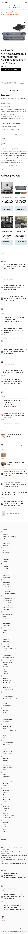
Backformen (6, 541)
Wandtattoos (6, 808)
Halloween (5, 616)
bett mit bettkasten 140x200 (9, 82)
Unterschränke (6, 799)
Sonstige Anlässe (7, 749)
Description (14, 90)
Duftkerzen (5, 570)
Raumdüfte (5, 708)
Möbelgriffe (5, 685)
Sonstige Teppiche (7, 753)
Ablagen (5, 529)
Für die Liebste (6, 591)
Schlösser (5, 728)
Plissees (5, 701)
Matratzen (5, 678)
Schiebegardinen (7, 724)
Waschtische (6, 813)
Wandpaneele (6, 806)
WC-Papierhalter (7, 817)
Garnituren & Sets (7, 600)
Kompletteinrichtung (8, 650)
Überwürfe (5, 795)
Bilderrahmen (6, 559)
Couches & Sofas (11, 78)
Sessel (4, 735)
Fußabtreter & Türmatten (9, 593)
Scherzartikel (6, 721)
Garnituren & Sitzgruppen (9, 602)
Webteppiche (6, 822)
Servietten (5, 733)
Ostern (4, 694)
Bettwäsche (6, 552)
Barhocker (5, 545)
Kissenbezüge (6, 646)
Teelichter (5, 779)
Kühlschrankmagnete (8, 660)
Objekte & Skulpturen (8, 689)
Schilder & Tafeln (7, 726)
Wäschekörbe (6, 811)
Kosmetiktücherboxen (8, 657)
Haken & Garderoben (8, 614)
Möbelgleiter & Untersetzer (9, 683)
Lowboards (5, 671)
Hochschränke (6, 628)
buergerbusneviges (6, 2)
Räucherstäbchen (7, 705)
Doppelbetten (6, 568)
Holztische (5, 634)
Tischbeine (5, 785)
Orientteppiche (6, 692)
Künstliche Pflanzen (7, 662)
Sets (4, 737)
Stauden (5, 769)
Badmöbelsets (6, 543)
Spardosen (5, 760)
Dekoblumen (6, 566)
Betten (4, 550)
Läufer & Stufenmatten (8, 666)
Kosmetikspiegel (7, 655)
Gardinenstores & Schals (9, 598)
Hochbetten (6, 625)
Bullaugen (5, 561)
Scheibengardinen (7, 719)
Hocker (4, 632)
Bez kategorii (6, 554)
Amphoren (5, 534)
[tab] (14, 90)
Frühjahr (5, 589)
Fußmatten (5, 596)
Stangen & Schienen (8, 767)
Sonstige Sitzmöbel (7, 751)
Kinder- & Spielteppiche (9, 644)
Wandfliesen (6, 804)
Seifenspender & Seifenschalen (10, 731)
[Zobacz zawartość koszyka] (18, 6)
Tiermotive (5, 783)
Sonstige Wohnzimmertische (10, 756)
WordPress (23, 931)
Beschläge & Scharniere (8, 548)
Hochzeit (5, 630)
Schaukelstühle (6, 717)
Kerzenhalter (6, 639)
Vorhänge (5, 801)
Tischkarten (6, 790)
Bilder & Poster (6, 557)
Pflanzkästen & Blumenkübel (10, 699)
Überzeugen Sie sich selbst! (11, 69)
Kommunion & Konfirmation (9, 648)
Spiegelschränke (7, 765)
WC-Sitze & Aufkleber (8, 820)
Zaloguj (14, 7)
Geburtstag (6, 605)
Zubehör (5, 831)
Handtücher (6, 618)
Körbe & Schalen (7, 653)
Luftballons (5, 673)
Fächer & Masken (7, 582)
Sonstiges (5, 758)
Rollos (4, 715)
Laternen (5, 664)
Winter (4, 829)
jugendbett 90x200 (18, 83)
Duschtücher (6, 575)
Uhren (4, 797)
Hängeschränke (6, 623)
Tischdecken (6, 788)
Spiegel (4, 763)
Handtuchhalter (7, 621)
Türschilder (5, 792)
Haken (4, 612)
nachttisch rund (6, 84)
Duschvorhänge (7, 577)
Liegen (4, 669)
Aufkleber (5, 538)
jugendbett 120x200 (7, 83)
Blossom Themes (9, 931)
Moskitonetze (6, 687)
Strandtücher (6, 772)
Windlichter (5, 827)
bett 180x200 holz (10, 80)
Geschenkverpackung (8, 607)
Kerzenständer (6, 641)
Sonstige (5, 747)
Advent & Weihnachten (8, 532)
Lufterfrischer (6, 676)
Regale (4, 712)
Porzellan (5, 703)
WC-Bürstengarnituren (8, 815)
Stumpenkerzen (6, 776)
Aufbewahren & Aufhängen (9, 536)
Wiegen (4, 824)
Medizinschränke (7, 680)
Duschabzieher (6, 573)
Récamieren (5, 710)
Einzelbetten (6, 580)
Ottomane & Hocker (8, 696)
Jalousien (5, 637)
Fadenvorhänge (6, 584)
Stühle (4, 774)
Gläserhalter (6, 609)
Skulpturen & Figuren (8, 742)
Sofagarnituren (6, 744)
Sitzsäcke (5, 740)
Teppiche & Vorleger (8, 781)
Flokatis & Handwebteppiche (10, 586)
